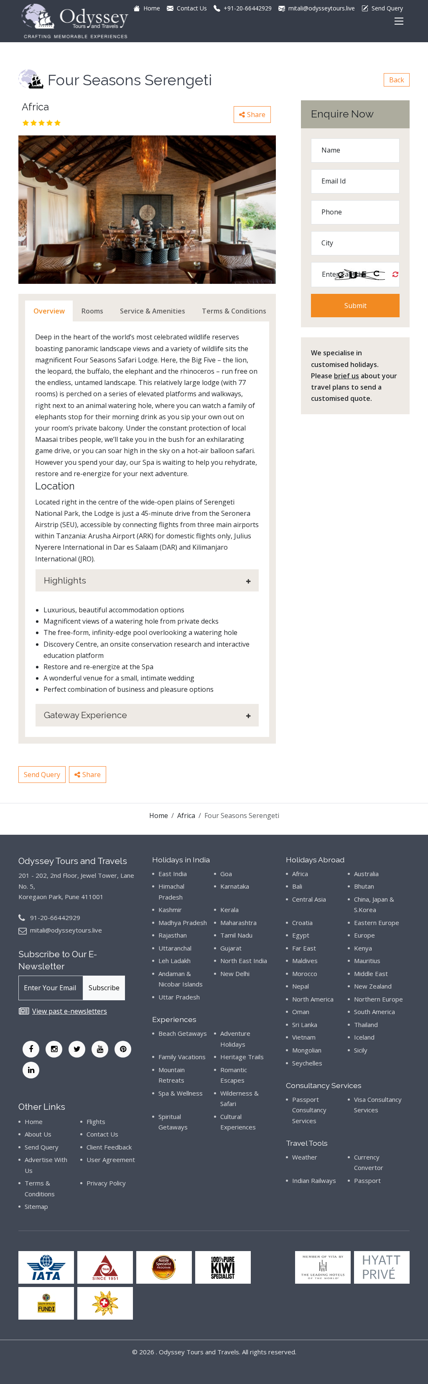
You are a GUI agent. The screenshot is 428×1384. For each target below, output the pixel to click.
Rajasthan (172, 935)
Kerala (229, 909)
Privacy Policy (106, 1183)
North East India (243, 960)
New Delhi (235, 973)
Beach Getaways (182, 1033)
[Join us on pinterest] (123, 1049)
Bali (297, 886)
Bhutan (364, 886)
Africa (186, 815)
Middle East (371, 973)
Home (158, 815)
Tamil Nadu (236, 935)
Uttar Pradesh (179, 997)
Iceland (364, 1037)
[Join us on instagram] (54, 1049)
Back (396, 79)
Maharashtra (238, 922)
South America (374, 1011)
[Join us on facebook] (31, 1049)
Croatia (302, 922)
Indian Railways (314, 1180)
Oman (300, 1011)
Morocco (304, 973)
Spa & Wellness (180, 1093)
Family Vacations (182, 1057)
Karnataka (234, 886)
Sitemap (36, 1206)
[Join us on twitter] (77, 1049)
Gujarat (231, 948)
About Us (38, 1134)
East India (172, 873)
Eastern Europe (376, 922)
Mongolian (306, 1050)
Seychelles (307, 1063)
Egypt (300, 935)
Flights (96, 1121)
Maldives (305, 960)
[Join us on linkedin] (31, 1070)
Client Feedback (109, 1147)
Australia (366, 873)
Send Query (42, 774)
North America (313, 999)
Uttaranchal (174, 948)
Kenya (363, 948)
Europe (364, 935)
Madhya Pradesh (182, 922)
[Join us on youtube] (100, 1049)
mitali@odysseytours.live (66, 930)
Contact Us (102, 1134)
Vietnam (304, 1037)
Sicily (360, 1050)
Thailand (366, 1024)
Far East (304, 948)
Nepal (300, 986)
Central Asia (309, 899)
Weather (304, 1157)
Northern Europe (378, 999)
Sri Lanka (304, 1024)
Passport (367, 1180)
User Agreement (111, 1159)
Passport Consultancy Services (309, 1110)
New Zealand (373, 986)
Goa (226, 873)
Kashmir (170, 909)
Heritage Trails (242, 1057)
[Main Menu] (399, 21)
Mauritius (367, 960)
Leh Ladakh (174, 960)
